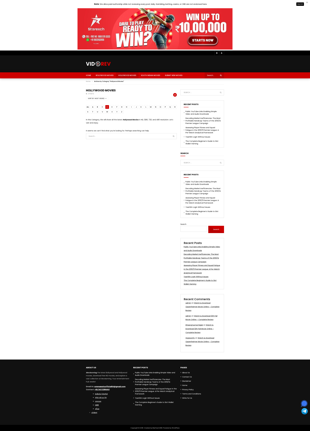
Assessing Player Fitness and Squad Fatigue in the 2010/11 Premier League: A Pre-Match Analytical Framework (202, 130)
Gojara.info (190, 338)
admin (188, 303)
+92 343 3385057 (102, 389)
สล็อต (97, 409)
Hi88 (97, 405)
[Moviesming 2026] (98, 63)
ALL (88, 107)
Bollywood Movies (104, 75)
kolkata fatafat (101, 394)
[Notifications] (216, 53)
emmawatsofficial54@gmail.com (109, 386)
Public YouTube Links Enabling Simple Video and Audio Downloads (201, 112)
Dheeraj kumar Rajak (194, 325)
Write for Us (187, 398)
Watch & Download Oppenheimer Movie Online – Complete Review (202, 307)
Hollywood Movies (127, 75)
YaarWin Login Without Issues (198, 137)
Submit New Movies (173, 75)
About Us (186, 372)
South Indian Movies (150, 75)
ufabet (94, 412)
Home (88, 75)
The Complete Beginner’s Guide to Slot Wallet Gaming (202, 142)
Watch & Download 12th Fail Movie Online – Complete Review (200, 329)
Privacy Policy (188, 389)
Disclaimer (186, 381)
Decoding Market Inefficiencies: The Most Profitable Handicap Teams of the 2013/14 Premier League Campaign (203, 121)
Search (183, 224)
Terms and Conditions (191, 394)
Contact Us (187, 377)
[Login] (221, 53)
